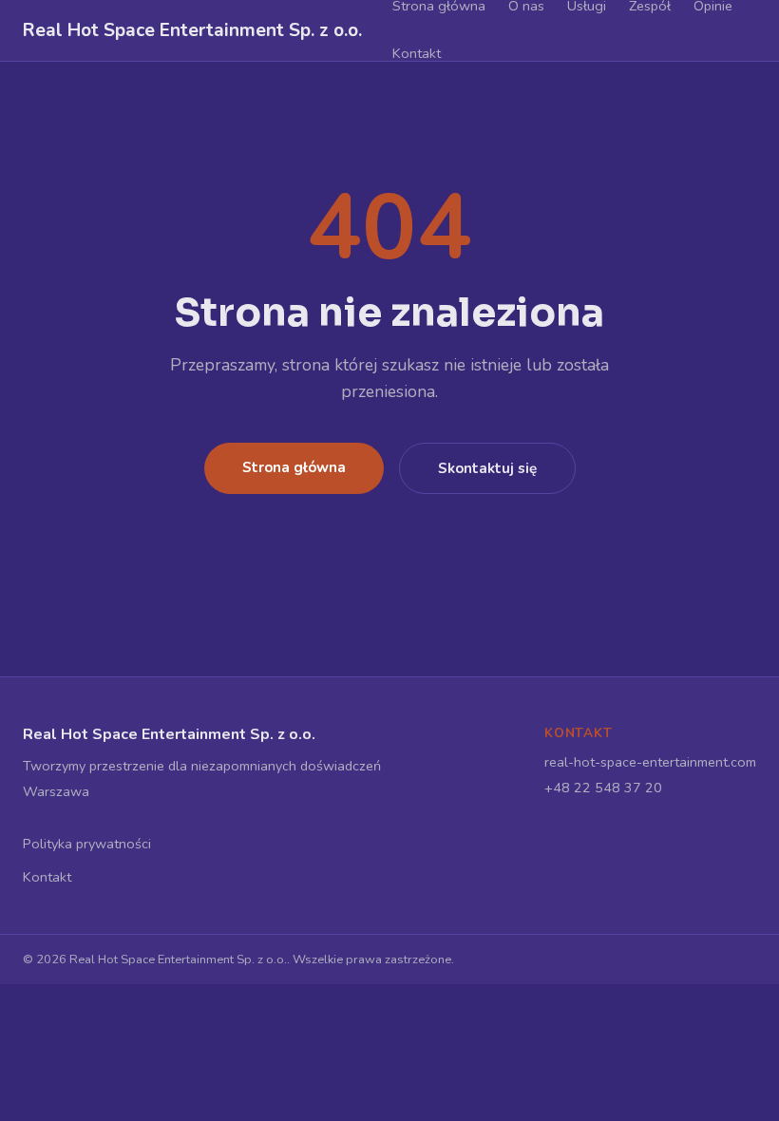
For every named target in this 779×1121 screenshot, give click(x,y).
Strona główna (294, 467)
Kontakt (416, 53)
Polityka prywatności (87, 843)
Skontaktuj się (487, 468)
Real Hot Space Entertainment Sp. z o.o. (192, 30)
